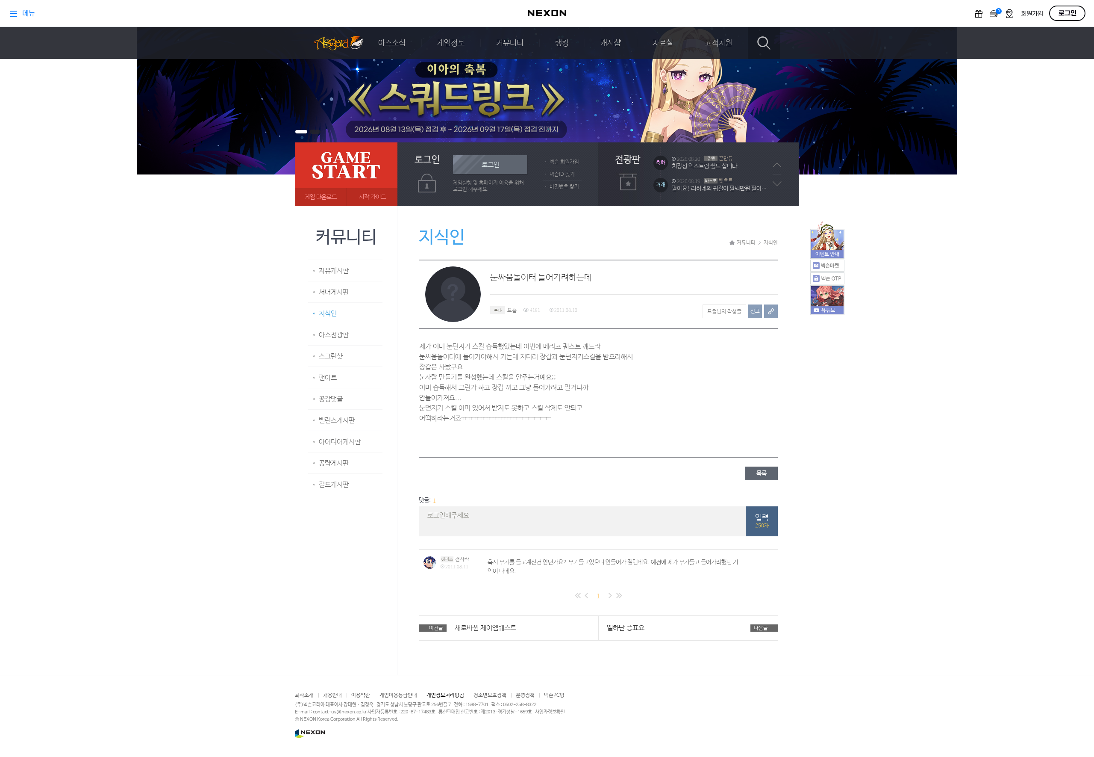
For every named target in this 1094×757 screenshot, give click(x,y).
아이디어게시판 (340, 442)
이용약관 (360, 695)
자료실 (663, 43)
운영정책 (525, 695)
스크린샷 (331, 356)
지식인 (328, 314)
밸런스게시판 (337, 421)
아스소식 (392, 43)
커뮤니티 (509, 43)
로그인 (491, 165)
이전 (777, 165)
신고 (755, 311)
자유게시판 (334, 271)
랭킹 (562, 43)
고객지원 (718, 43)
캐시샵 (610, 43)
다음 (777, 183)
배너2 (315, 132)
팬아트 (328, 378)
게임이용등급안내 (398, 695)
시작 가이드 (372, 197)
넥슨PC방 (554, 695)
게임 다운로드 (321, 197)
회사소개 (304, 695)
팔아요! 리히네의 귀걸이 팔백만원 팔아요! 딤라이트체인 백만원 (721, 189)
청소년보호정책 (489, 695)
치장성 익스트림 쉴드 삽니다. (705, 166)
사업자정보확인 (550, 712)
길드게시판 (334, 485)
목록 (761, 473)
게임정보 (451, 43)
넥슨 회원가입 (564, 162)
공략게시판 (334, 463)
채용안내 (332, 695)
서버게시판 (334, 292)
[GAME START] (346, 174)
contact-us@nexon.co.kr (340, 712)
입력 (762, 521)
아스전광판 (334, 335)
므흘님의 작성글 (724, 312)
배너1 (301, 132)
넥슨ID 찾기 (562, 174)
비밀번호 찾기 (564, 187)
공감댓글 (331, 399)
